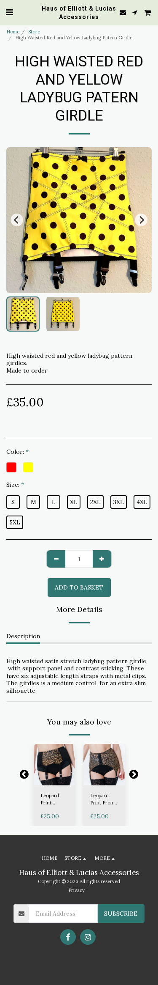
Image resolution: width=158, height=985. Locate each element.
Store (34, 32)
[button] (9, 12)
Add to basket (54, 776)
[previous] (17, 220)
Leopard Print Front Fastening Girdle (102, 800)
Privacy (76, 890)
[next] (141, 220)
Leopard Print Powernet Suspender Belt (52, 800)
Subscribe (120, 913)
